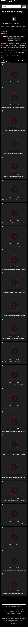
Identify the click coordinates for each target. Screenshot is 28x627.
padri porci (13, 613)
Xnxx (10, 602)
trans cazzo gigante (12, 609)
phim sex (6, 602)
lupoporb (15, 623)
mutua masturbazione (14, 40)
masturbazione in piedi (14, 38)
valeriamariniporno (13, 615)
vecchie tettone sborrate (14, 616)
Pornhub (18, 29)
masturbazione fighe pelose (16, 36)
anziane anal (9, 608)
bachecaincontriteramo (12, 622)
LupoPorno (12, 29)
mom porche (12, 611)
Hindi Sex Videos (17, 602)
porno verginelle (17, 608)
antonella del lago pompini (12, 618)
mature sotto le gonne (13, 620)
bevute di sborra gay (11, 606)
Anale (8, 29)
